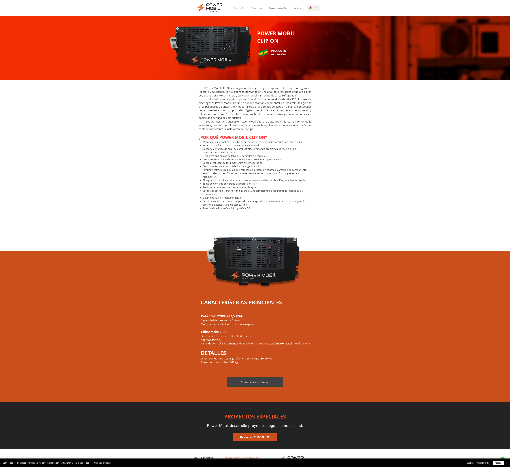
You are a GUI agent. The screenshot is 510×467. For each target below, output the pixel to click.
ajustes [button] (470, 462)
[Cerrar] (506, 463)
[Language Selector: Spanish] (313, 8)
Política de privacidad (102, 462)
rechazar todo (483, 462)
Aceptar (498, 462)
